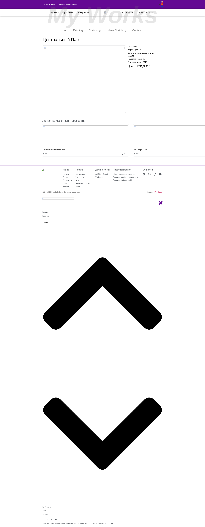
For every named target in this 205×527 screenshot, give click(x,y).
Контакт (45, 515)
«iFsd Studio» (158, 192)
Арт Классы (46, 507)
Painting (78, 30)
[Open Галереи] (88, 12)
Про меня (45, 216)
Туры (44, 511)
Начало (45, 212)
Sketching (95, 30)
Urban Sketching (116, 30)
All (65, 30)
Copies (136, 30)
